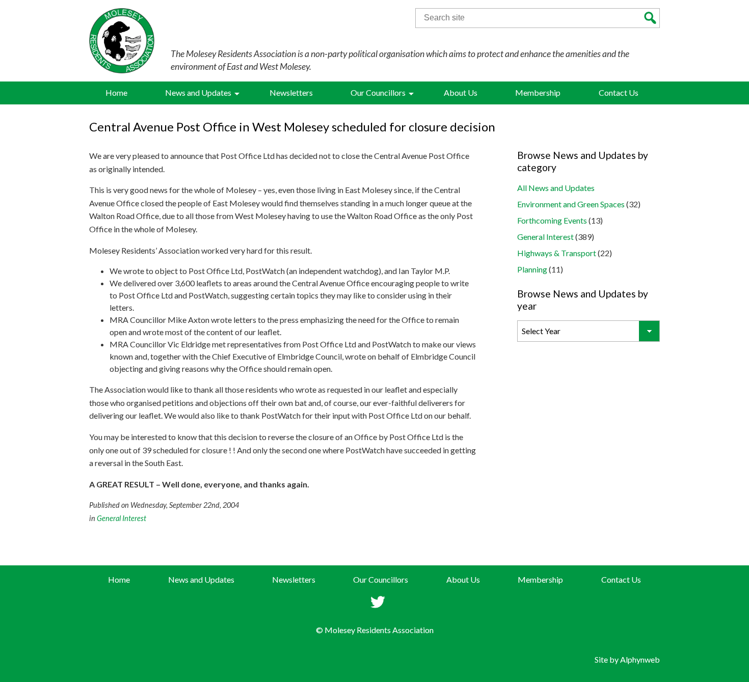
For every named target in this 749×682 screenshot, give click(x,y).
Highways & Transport (556, 253)
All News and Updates (556, 188)
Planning (532, 269)
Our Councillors (380, 579)
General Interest (121, 518)
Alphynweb (640, 659)
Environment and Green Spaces (571, 204)
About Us (463, 579)
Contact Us (621, 579)
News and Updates (201, 579)
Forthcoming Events (552, 220)
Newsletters (293, 579)
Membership (540, 579)
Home (119, 579)
